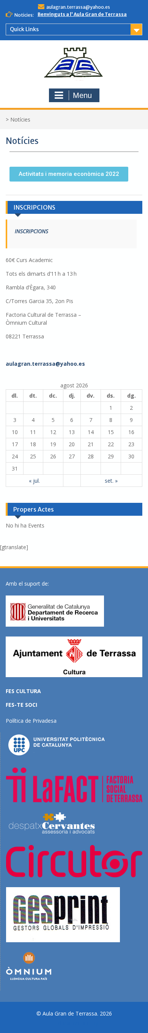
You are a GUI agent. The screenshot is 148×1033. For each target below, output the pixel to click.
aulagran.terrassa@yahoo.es (78, 7)
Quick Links (24, 29)
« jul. (34, 480)
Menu (82, 95)
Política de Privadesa (31, 720)
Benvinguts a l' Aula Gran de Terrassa (82, 14)
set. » (111, 480)
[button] (68, 174)
